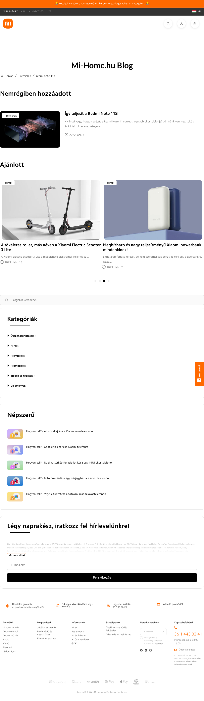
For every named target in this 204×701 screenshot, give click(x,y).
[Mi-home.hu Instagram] (150, 650)
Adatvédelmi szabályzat (118, 634)
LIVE (48, 11)
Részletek (159, 644)
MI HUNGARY (10, 11)
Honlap (9, 75)
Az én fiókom (78, 635)
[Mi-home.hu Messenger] (146, 650)
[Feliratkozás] (163, 632)
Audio (6, 639)
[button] (170, 23)
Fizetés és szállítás (46, 638)
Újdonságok (9, 651)
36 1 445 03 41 (188, 634)
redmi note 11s (45, 75)
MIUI (23, 11)
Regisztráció (78, 631)
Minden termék (11, 627)
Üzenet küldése (187, 649)
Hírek (8, 182)
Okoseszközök (10, 635)
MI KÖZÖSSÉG (35, 11)
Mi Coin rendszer (80, 639)
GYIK (74, 643)
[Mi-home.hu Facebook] (141, 650)
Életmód (7, 647)
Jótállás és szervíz (46, 627)
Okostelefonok (11, 631)
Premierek (25, 75)
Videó (6, 643)
